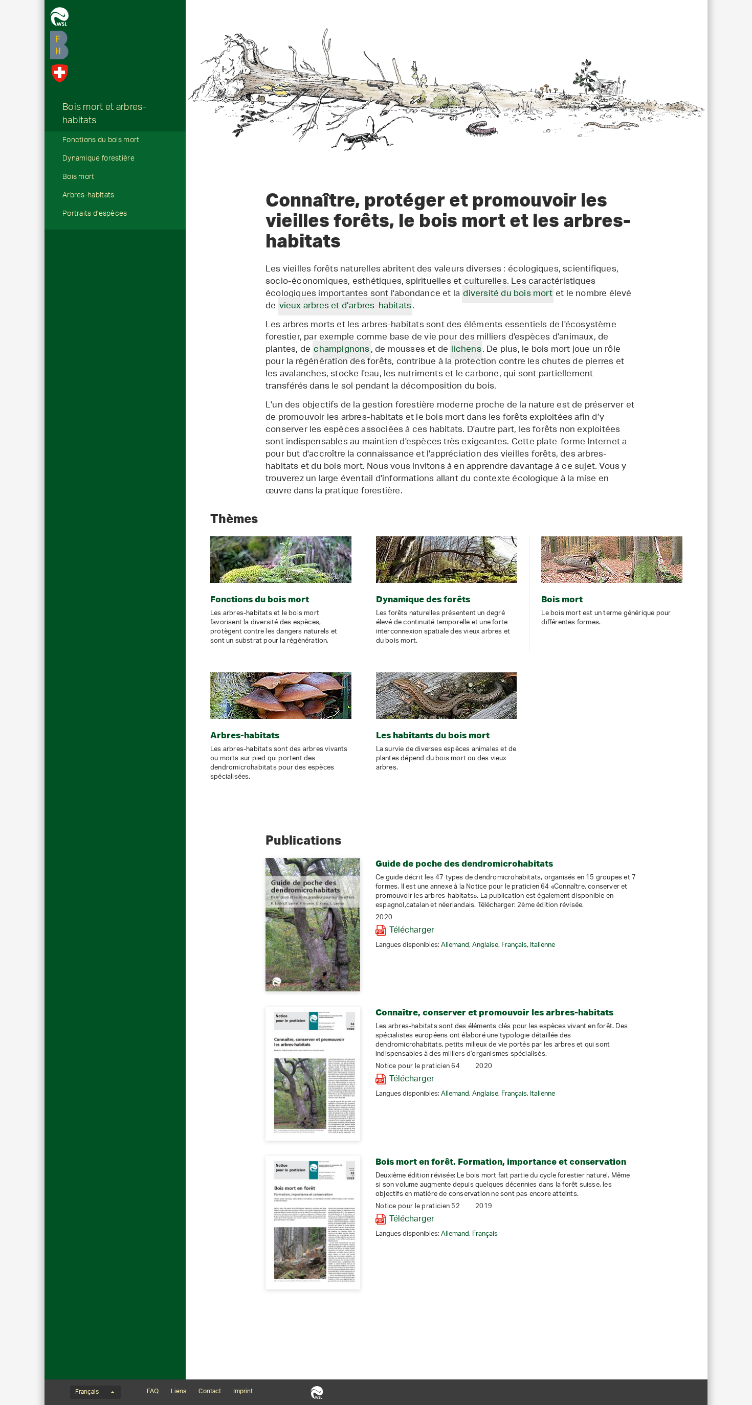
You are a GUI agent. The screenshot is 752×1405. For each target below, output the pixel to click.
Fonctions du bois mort (101, 141)
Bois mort (78, 178)
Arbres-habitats (88, 196)
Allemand (455, 945)
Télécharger (411, 930)
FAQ (153, 1391)
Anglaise (485, 945)
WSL (317, 1392)
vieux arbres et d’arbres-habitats (345, 306)
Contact (209, 1391)
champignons (341, 350)
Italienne (542, 945)
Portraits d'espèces (94, 215)
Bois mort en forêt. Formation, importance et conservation (500, 1161)
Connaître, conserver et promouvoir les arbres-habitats (494, 1012)
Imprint (243, 1391)
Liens (178, 1391)
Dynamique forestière (98, 159)
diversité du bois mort (507, 294)
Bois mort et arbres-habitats (104, 115)
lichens (466, 350)
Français (514, 945)
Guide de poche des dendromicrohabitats (464, 863)
